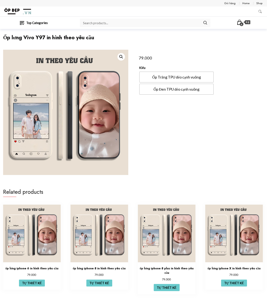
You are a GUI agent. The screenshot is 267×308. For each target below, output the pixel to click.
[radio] (176, 77)
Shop (259, 3)
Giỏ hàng (230, 3)
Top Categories (37, 23)
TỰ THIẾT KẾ (32, 283)
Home (245, 3)
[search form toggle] (260, 11)
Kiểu (142, 68)
